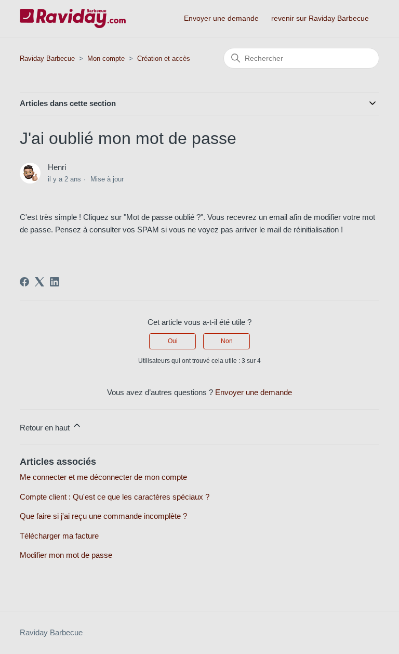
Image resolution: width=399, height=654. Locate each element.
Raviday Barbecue (47, 58)
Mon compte (107, 58)
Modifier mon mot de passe (66, 555)
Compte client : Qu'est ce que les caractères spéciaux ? (114, 496)
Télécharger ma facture (59, 535)
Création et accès (163, 58)
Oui (173, 341)
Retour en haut (46, 427)
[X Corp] (39, 281)
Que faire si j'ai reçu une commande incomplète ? (103, 516)
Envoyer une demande (221, 18)
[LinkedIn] (54, 281)
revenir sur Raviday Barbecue (320, 18)
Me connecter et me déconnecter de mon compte (103, 477)
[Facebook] (24, 281)
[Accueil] (73, 18)
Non (227, 341)
